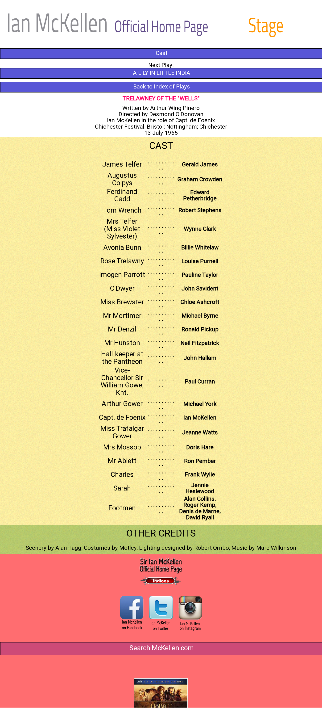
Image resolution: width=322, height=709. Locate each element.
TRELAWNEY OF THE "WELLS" (161, 98)
